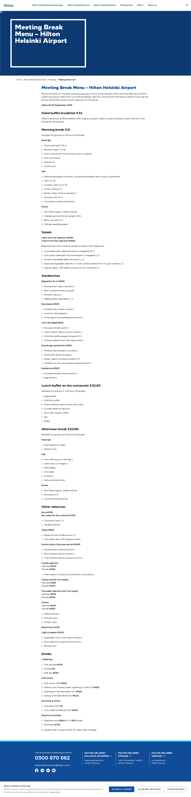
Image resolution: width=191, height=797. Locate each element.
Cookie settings (176, 789)
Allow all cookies (122, 789)
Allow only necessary (149, 789)
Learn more (55, 792)
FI (187, 5)
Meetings (52, 80)
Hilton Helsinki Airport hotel (35, 80)
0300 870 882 (52, 758)
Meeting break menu (67, 80)
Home (19, 80)
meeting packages (80, 94)
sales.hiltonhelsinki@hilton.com (52, 765)
